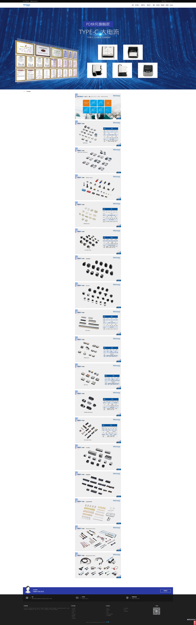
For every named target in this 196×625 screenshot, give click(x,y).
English (171, 5)
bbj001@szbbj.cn (35, 1)
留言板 (167, 5)
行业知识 (158, 5)
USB (107, 611)
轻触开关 (108, 609)
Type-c (108, 608)
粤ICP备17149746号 (102, 622)
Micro (108, 612)
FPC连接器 (126, 608)
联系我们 (163, 5)
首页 (133, 5)
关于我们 (137, 5)
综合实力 (149, 5)
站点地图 (73, 618)
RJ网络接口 (126, 611)
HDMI (125, 609)
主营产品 (143, 5)
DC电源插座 (109, 615)
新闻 (154, 5)
